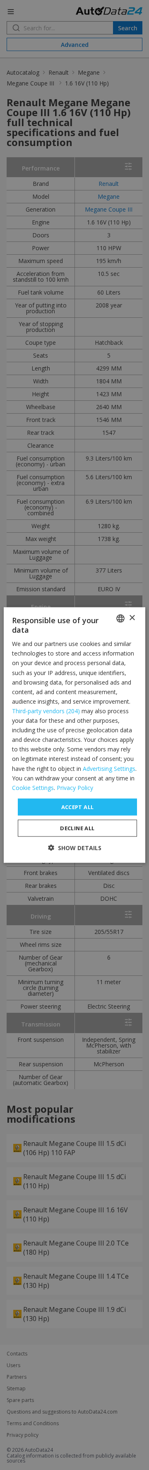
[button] (74, 848)
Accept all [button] (77, 806)
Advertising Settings (109, 768)
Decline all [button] (77, 828)
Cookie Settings (33, 787)
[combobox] (120, 618)
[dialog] (74, 735)
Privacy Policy (75, 787)
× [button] (132, 618)
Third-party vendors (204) (46, 711)
